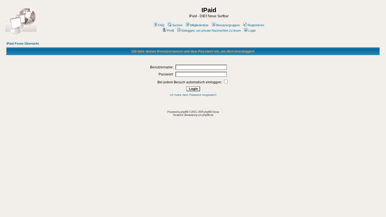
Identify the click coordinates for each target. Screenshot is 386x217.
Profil (170, 30)
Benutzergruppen (228, 25)
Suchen (177, 25)
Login (252, 30)
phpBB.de (207, 114)
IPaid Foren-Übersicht (22, 43)
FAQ (161, 25)
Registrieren (256, 25)
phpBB (184, 111)
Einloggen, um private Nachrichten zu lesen (211, 30)
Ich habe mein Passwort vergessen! (193, 94)
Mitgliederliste (199, 25)
